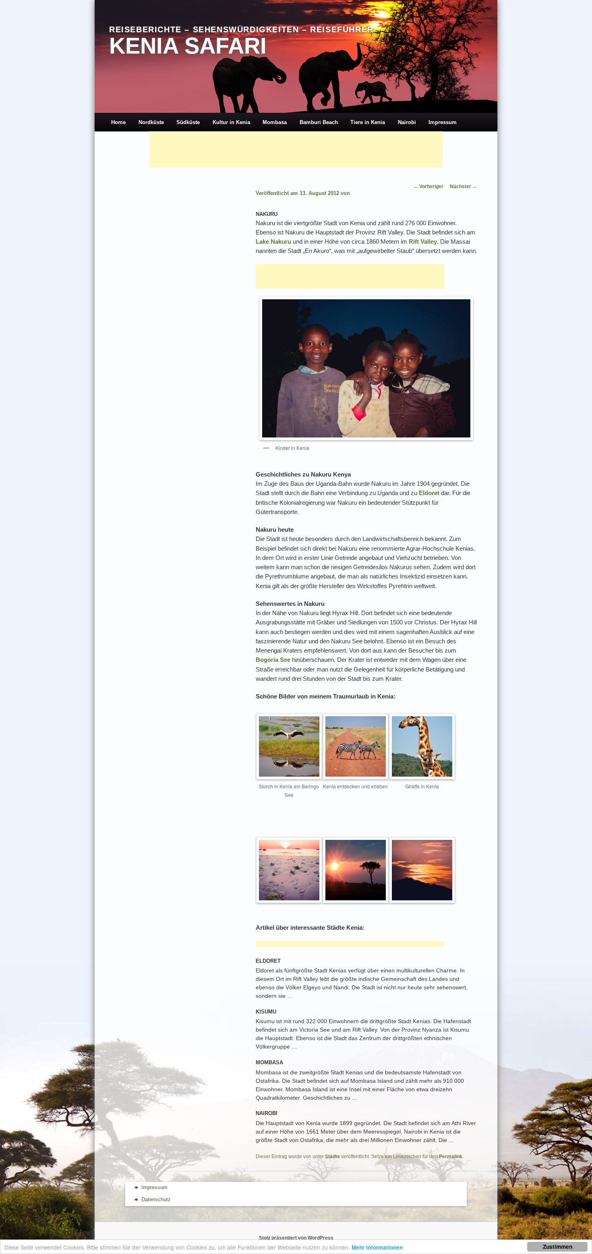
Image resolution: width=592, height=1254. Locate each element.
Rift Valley (423, 241)
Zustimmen (557, 1246)
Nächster (463, 186)
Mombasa (275, 122)
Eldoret (429, 492)
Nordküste (151, 122)
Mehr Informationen (377, 1247)
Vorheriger (428, 186)
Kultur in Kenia (231, 122)
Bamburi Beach (319, 122)
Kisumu (266, 1012)
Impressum (442, 122)
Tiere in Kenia (367, 122)
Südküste (188, 122)
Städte (332, 1156)
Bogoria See (273, 659)
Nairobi (407, 122)
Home (118, 122)
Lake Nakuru (273, 241)
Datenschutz (156, 1199)
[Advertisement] (296, 149)
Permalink (450, 1156)
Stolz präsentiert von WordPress (296, 1238)
